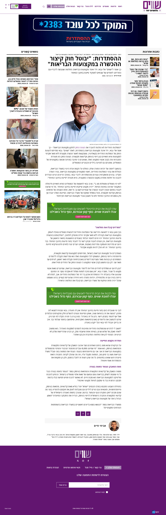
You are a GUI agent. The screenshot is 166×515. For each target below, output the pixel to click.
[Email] (78, 413)
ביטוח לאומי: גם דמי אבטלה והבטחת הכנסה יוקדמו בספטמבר (138, 93)
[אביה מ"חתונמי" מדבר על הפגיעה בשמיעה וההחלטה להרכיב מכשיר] (22, 129)
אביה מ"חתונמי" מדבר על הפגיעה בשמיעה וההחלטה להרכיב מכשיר (23, 142)
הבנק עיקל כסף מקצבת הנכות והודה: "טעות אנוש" (139, 83)
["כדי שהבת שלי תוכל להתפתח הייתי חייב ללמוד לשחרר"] (154, 72)
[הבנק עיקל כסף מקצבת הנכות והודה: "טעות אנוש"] (154, 83)
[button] (44, 7)
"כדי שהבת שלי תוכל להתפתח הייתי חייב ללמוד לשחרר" (139, 71)
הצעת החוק (80, 147)
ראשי (119, 54)
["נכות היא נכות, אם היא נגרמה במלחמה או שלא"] (154, 61)
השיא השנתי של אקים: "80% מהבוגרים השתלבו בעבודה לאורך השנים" (23, 111)
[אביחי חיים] (112, 425)
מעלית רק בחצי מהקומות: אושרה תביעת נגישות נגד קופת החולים (24, 171)
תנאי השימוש (100, 492)
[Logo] (152, 6)
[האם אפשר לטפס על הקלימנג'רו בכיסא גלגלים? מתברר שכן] (22, 201)
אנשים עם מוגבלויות (111, 54)
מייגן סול (35, 115)
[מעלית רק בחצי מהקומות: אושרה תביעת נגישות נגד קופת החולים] (22, 159)
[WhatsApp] (88, 413)
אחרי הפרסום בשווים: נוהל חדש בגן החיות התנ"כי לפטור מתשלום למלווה (22, 80)
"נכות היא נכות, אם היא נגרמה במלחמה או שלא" (138, 61)
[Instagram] (5, 4)
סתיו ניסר (35, 145)
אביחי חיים (117, 75)
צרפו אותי (63, 485)
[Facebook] (8, 4)
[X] (5, 7)
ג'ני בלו (145, 87)
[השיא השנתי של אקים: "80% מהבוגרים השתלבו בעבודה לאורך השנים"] (22, 97)
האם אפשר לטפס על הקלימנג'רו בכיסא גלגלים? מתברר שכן (23, 218)
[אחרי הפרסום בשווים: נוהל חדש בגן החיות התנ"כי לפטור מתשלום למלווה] (22, 67)
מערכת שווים (33, 83)
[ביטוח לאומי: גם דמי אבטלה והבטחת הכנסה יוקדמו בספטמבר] (154, 94)
